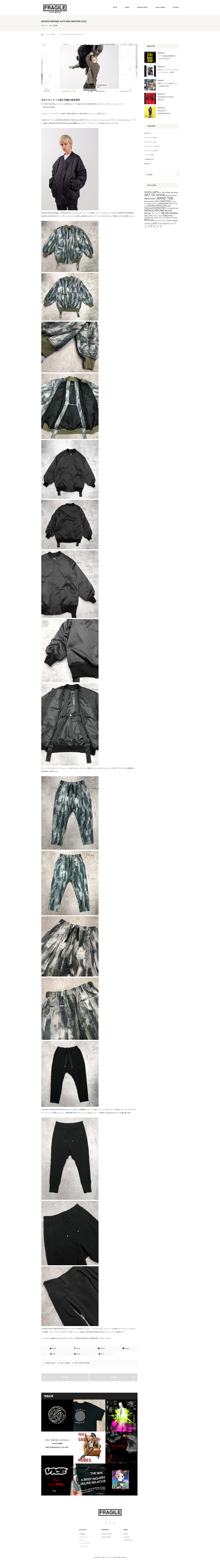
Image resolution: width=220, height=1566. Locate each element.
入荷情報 (54, 25)
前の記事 (65, 1377)
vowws (170, 223)
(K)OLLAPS (151, 192)
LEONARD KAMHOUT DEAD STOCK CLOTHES (57, 1416)
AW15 (175, 195)
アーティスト (148, 137)
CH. (157, 201)
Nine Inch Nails (157, 216)
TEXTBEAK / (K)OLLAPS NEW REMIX (121, 1448)
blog (50, 25)
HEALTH (172, 203)
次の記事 (113, 1377)
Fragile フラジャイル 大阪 (108, 1557)
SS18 (161, 224)
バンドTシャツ (160, 224)
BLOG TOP (82, 1529)
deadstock (163, 203)
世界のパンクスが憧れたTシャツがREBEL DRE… (168, 84)
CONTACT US (128, 1540)
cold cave (174, 201)
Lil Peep (168, 208)
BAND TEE (165, 198)
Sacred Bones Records (159, 220)
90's (160, 192)
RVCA (148, 220)
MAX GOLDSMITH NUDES (89, 1448)
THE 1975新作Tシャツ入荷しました (89, 1479)
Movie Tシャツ (152, 213)
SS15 (146, 224)
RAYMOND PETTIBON (170, 217)
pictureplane (154, 217)
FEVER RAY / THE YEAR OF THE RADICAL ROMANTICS (121, 1416)
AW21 (76, 1363)
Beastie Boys (149, 201)
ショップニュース (149, 146)
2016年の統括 (57, 1448)
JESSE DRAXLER (157, 205)
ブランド (147, 155)
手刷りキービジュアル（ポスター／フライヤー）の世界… (168, 71)
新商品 (146, 163)
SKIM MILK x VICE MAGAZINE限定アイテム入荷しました (57, 1479)
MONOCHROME (84, 1363)
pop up (160, 217)
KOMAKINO (159, 208)
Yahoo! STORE (160, 7)
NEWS (127, 7)
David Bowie (147, 203)
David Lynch (155, 203)
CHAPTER (165, 201)
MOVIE (168, 210)
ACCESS (176, 7)
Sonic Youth (172, 220)
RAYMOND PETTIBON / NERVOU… (166, 98)
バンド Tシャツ (149, 150)
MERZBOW (175, 208)
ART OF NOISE (154, 195)
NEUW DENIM (169, 213)
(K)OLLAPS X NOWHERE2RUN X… (165, 112)
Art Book (174, 192)
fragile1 (53, 1363)
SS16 (151, 224)
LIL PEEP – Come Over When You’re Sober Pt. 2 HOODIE (121, 1479)
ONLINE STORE (142, 7)
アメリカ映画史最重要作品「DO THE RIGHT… (166, 57)
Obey (165, 215)
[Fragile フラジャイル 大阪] (55, 8)
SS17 (156, 223)
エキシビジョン (149, 142)
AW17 (154, 198)
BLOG (115, 7)
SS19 (165, 224)
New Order (148, 216)
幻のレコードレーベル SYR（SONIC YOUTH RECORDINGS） (89, 1416)
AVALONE (169, 195)
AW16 (147, 198)
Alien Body (166, 192)
